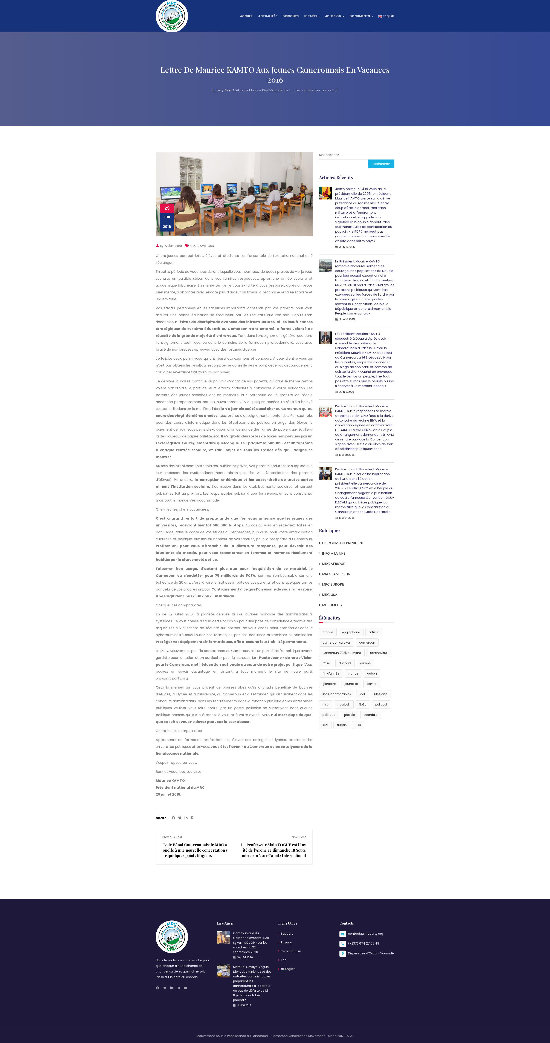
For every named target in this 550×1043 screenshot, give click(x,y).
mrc (325, 704)
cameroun (367, 642)
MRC (350, 1036)
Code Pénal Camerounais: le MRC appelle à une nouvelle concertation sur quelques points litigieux (195, 850)
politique (328, 715)
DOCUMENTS (360, 16)
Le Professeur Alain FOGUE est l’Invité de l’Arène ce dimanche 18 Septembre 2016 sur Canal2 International (273, 850)
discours (345, 663)
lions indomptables (336, 694)
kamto (372, 684)
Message (381, 694)
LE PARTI (310, 16)
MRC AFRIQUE (333, 563)
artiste (374, 632)
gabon (372, 673)
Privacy (286, 942)
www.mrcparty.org (172, 678)
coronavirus (379, 653)
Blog (228, 90)
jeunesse (351, 684)
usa (358, 725)
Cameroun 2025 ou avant (341, 653)
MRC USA (329, 594)
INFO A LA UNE (333, 553)
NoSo (363, 704)
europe (365, 663)
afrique (327, 632)
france (353, 673)
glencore (329, 684)
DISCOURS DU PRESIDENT (343, 543)
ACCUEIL (246, 16)
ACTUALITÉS (267, 16)
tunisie (342, 725)
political (381, 704)
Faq (283, 960)
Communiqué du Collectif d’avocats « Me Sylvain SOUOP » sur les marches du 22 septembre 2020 (251, 942)
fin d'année (330, 673)
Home (216, 90)
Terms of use (291, 951)
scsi (325, 725)
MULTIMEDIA (332, 605)
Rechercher (329, 154)
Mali (362, 694)
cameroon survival (336, 642)
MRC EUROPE (333, 584)
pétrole (349, 715)
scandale (370, 715)
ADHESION (333, 16)
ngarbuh (344, 704)
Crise (326, 663)
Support (287, 933)
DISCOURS (291, 16)
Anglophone (351, 632)
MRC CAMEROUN (202, 246)
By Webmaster (170, 246)
